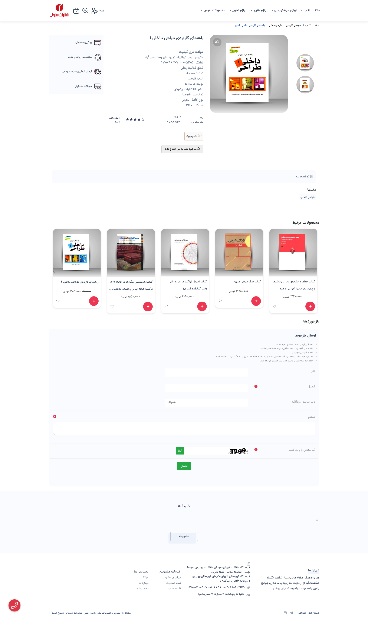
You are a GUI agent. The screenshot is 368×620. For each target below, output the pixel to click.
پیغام (311, 417)
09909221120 (236, 587)
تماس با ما (142, 589)
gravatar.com (255, 357)
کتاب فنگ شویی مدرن (247, 282)
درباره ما (143, 583)
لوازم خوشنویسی (285, 10)
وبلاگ (145, 577)
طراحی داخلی (275, 25)
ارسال (184, 466)
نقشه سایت (174, 589)
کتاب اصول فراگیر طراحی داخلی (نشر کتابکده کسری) (188, 285)
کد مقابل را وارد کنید (302, 450)
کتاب (307, 10)
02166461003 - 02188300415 (208, 587)
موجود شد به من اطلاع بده (181, 149)
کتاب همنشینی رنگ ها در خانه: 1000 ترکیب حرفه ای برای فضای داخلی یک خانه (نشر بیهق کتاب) (131, 286)
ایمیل (311, 386)
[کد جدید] (180, 451)
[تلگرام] (291, 613)
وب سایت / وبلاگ (303, 402)
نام (313, 371)
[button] (54, 271)
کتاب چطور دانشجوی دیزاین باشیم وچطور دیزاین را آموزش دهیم (294, 285)
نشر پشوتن (197, 122)
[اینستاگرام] (285, 613)
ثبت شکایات (173, 583)
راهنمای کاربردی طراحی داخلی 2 (80, 282)
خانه (317, 10)
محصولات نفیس (214, 10)
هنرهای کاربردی (293, 25)
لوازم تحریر (239, 10)
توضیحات (303, 176)
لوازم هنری (260, 10)
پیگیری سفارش (171, 577)
